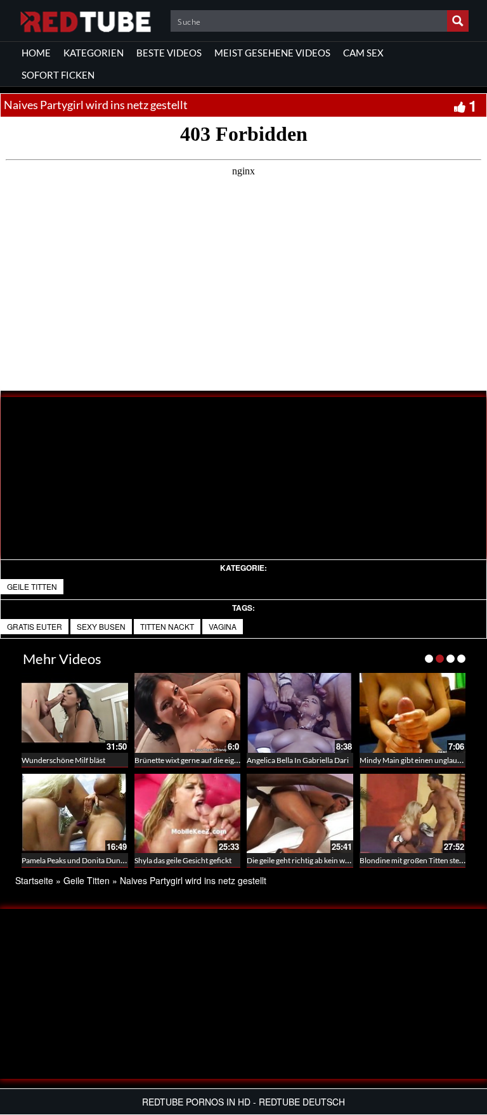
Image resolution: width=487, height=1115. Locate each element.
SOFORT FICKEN (58, 75)
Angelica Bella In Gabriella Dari (298, 760)
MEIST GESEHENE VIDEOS (272, 52)
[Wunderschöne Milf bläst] (75, 713)
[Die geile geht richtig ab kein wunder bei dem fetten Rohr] (300, 814)
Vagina (223, 626)
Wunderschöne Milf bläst (63, 760)
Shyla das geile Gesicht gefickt (182, 860)
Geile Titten (32, 586)
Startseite (34, 880)
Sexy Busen (101, 626)
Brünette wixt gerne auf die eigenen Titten (202, 760)
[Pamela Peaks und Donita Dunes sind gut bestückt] (75, 814)
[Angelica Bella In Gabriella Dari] (300, 713)
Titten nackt (167, 626)
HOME (36, 52)
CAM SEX (363, 52)
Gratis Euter (34, 626)
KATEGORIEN (93, 52)
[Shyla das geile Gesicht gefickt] (187, 814)
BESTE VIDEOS (169, 52)
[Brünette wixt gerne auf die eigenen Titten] (187, 713)
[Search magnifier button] (458, 21)
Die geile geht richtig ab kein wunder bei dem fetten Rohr (339, 860)
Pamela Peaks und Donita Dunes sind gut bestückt (103, 860)
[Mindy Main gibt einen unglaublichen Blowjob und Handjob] (413, 713)
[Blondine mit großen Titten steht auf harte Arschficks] (413, 814)
